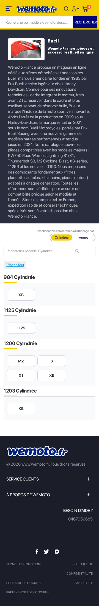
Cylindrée (61, 237)
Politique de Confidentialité (80, 568)
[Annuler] (66, 8)
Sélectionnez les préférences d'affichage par (65, 231)
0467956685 (80, 519)
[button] (76, 8)
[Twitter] (46, 551)
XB (21, 295)
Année (83, 237)
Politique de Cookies (23, 583)
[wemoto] (37, 451)
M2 (21, 361)
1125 (21, 328)
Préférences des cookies (27, 592)
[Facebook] (36, 551)
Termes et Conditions (24, 564)
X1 (21, 375)
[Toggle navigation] (9, 9)
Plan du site (83, 583)
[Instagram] (57, 551)
